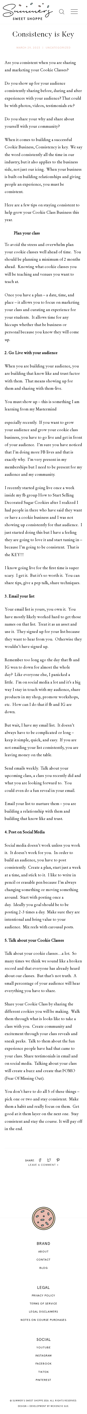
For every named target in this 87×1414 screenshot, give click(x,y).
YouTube (43, 1347)
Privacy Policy (43, 1295)
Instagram (43, 1355)
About (43, 1251)
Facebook (43, 1363)
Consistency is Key (43, 34)
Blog (43, 1268)
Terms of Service (43, 1303)
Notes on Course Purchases (43, 1320)
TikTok (43, 1372)
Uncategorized (58, 47)
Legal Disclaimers (43, 1311)
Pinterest (43, 1380)
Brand (43, 1244)
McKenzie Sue (59, 1406)
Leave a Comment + (43, 1165)
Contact (43, 1259)
